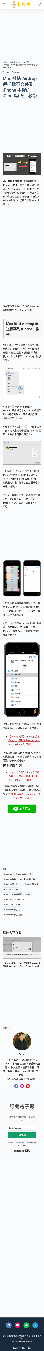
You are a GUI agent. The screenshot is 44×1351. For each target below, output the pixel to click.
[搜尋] (39, 4)
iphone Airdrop (11, 889)
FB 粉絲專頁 (17, 794)
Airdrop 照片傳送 (11, 884)
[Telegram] (35, 1325)
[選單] (4, 4)
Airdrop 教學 (10, 879)
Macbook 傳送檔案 (12, 910)
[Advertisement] (22, 32)
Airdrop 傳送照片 (23, 874)
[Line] (26, 1325)
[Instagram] (22, 1086)
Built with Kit (22, 1150)
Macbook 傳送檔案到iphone (16, 915)
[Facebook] (16, 1086)
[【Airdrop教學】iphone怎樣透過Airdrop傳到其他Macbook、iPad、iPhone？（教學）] (22, 948)
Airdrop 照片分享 (30, 884)
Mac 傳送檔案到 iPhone (14, 899)
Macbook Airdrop (12, 904)
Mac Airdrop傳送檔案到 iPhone (17, 894)
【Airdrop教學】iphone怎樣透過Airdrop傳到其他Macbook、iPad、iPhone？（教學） (24, 740)
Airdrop (8, 874)
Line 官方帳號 (22, 798)
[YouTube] (28, 1086)
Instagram (31, 794)
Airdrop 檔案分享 (27, 879)
